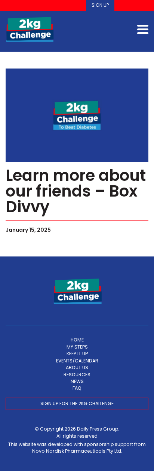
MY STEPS (77, 347)
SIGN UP (100, 5)
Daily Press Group (97, 429)
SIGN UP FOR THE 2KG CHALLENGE (77, 403)
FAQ (77, 388)
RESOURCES (77, 374)
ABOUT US (77, 367)
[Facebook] (123, 5)
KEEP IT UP (77, 353)
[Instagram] (133, 5)
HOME (77, 340)
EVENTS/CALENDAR (77, 361)
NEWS (77, 381)
